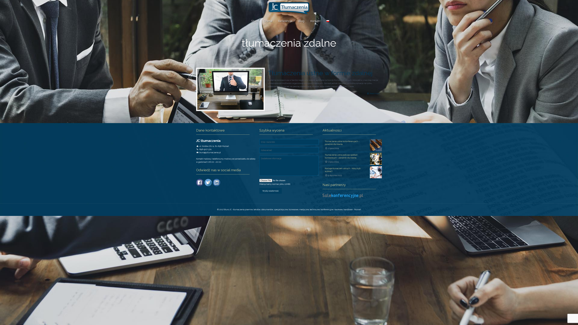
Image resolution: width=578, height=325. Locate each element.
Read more (375, 93)
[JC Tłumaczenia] (289, 8)
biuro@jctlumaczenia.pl (210, 152)
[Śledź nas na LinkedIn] (217, 185)
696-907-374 (205, 149)
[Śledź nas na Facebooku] (200, 185)
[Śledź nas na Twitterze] (209, 185)
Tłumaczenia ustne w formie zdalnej (320, 73)
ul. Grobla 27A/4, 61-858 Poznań (214, 146)
